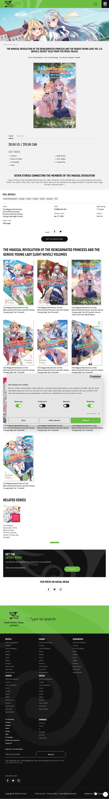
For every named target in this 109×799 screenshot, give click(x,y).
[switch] (42, 405)
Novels (8, 639)
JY (39, 729)
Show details (91, 413)
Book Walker (61, 159)
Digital (42, 675)
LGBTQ (42, 199)
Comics (8, 675)
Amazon (14, 156)
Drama (29, 199)
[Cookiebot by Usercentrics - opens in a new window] (91, 377)
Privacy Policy (52, 793)
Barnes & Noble (16, 159)
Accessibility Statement (67, 793)
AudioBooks (78, 639)
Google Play (61, 162)
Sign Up (51, 754)
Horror (7, 657)
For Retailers (9, 737)
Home (5, 45)
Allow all (85, 420)
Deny (23, 420)
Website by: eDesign (94, 793)
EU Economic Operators (12, 740)
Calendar (8, 725)
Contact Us (8, 743)
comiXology (15, 162)
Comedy (21, 199)
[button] (54, 542)
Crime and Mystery (11, 648)
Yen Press (42, 723)
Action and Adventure (10, 199)
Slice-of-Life (8, 669)
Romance (49, 199)
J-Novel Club (42, 738)
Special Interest (9, 672)
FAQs (7, 734)
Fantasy (35, 199)
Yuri (56, 199)
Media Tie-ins (9, 700)
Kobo (13, 165)
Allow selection (54, 420)
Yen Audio (42, 732)
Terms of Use (17, 763)
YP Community (9, 719)
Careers (7, 731)
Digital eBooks (12, 45)
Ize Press (41, 735)
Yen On (41, 726)
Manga (42, 639)
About (7, 728)
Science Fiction (9, 666)
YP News (8, 722)
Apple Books (61, 156)
